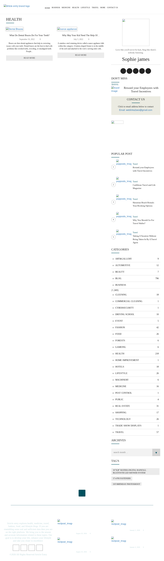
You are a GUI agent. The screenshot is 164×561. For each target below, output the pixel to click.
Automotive (137, 265)
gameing (137, 347)
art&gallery (137, 259)
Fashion (137, 327)
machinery (137, 380)
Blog (137, 278)
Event (137, 321)
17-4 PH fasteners (122, 478)
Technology (137, 419)
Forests (137, 340)
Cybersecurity (137, 308)
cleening (137, 295)
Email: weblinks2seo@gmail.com (135, 109)
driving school (137, 314)
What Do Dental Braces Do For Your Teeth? (29, 35)
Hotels (137, 367)
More (102, 7)
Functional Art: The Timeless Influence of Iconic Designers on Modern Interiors (88, 525)
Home (47, 8)
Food (137, 334)
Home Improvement (137, 360)
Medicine (66, 7)
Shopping (137, 412)
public (137, 399)
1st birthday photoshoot (126, 484)
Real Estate (137, 406)
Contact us (112, 7)
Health (75, 7)
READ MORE (29, 58)
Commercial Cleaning (137, 301)
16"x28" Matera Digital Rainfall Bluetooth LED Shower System (129, 471)
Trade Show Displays (137, 425)
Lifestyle (85, 7)
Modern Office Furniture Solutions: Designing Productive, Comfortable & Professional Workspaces (90, 543)
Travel (95, 7)
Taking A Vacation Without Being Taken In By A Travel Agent (145, 239)
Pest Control (137, 393)
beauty (137, 272)
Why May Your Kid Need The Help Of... (80, 35)
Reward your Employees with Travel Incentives (141, 89)
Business (56, 7)
